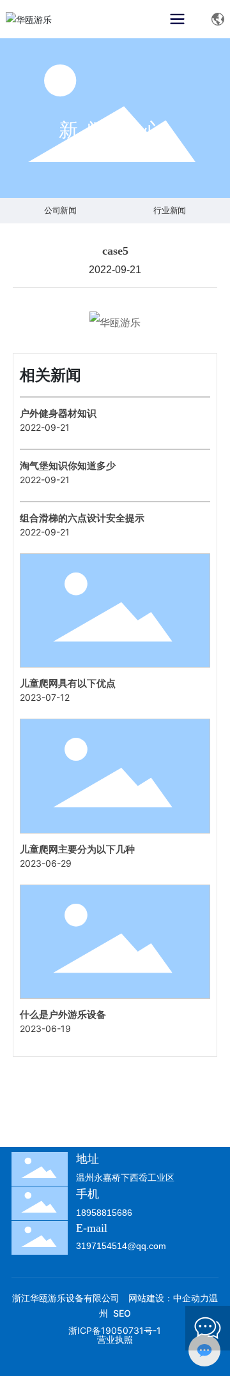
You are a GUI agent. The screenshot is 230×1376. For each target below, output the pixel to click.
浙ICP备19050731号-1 (114, 1330)
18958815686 (104, 1213)
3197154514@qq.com (121, 1246)
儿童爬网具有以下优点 (68, 683)
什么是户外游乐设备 (63, 1014)
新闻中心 (115, 129)
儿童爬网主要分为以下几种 (77, 849)
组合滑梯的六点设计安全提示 (82, 518)
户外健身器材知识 (58, 413)
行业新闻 (169, 210)
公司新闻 (60, 210)
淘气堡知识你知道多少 (68, 466)
